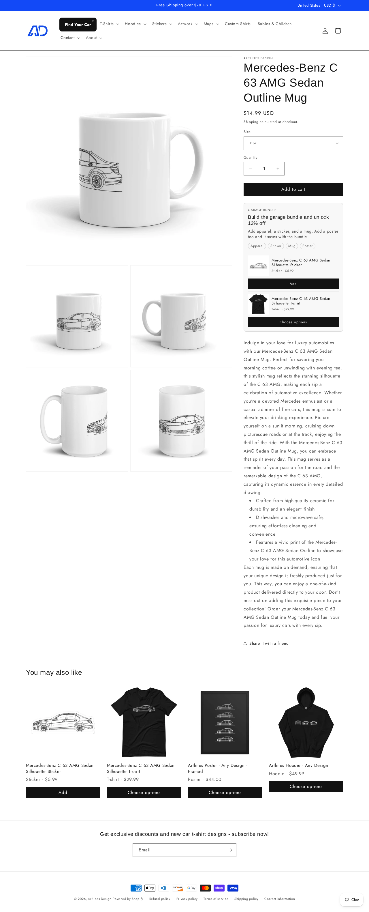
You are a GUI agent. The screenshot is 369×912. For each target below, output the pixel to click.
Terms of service (216, 898)
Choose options (293, 322)
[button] (109, 24)
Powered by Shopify (128, 898)
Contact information (279, 898)
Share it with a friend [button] (269, 643)
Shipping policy (246, 898)
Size (247, 131)
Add (293, 283)
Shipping (251, 121)
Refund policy (159, 898)
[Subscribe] (229, 850)
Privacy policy (187, 898)
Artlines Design (100, 898)
